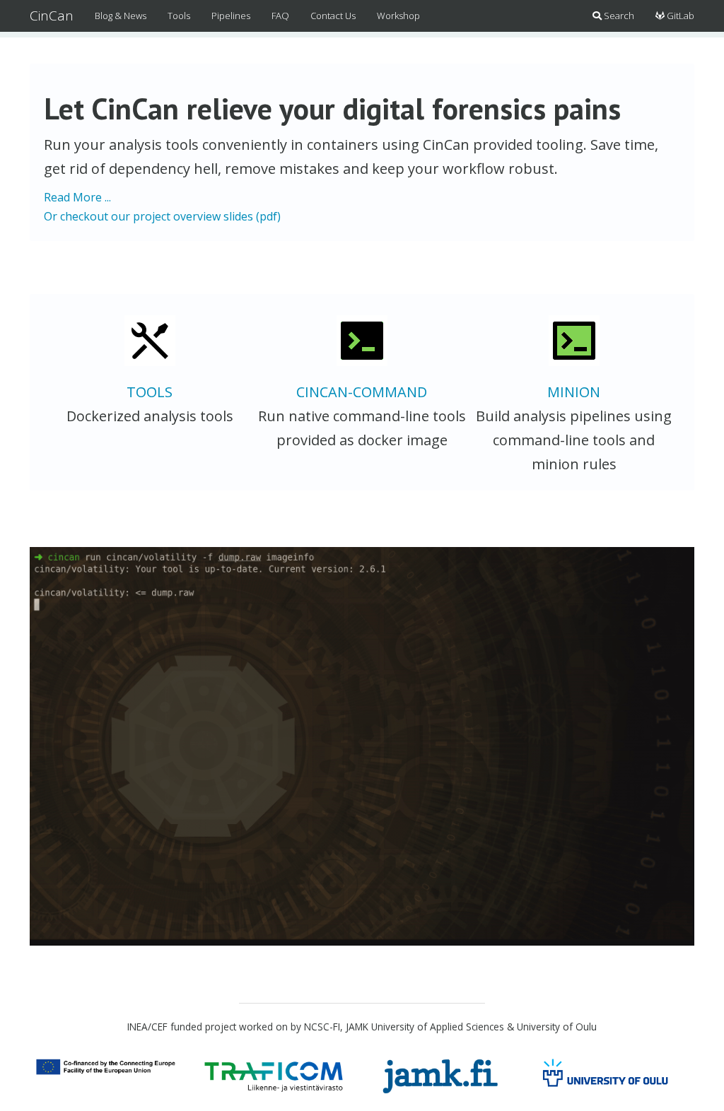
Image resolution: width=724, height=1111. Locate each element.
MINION (573, 391)
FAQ (280, 15)
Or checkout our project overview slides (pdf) (162, 216)
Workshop (398, 15)
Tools (179, 15)
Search (618, 15)
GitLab (679, 15)
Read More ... (77, 197)
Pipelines (230, 15)
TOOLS (150, 391)
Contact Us (333, 15)
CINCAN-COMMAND (361, 391)
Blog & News (120, 15)
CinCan (52, 15)
